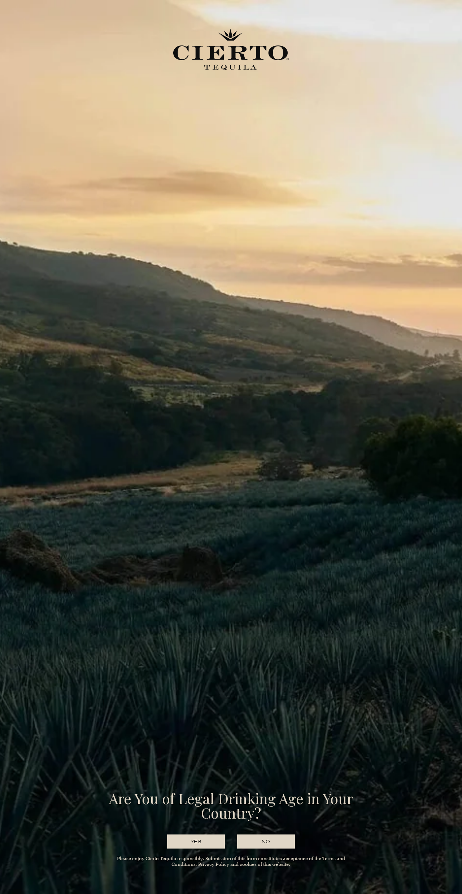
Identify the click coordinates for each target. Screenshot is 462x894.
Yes (196, 841)
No (266, 841)
